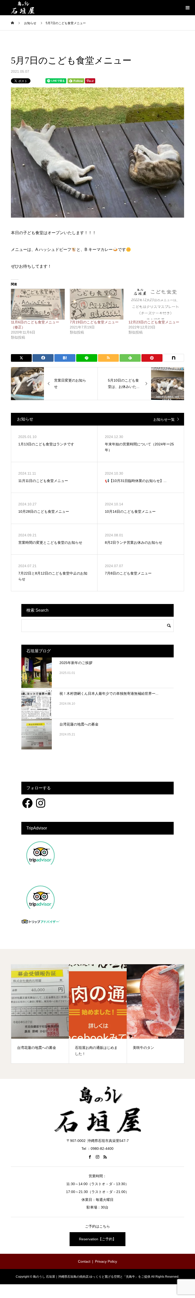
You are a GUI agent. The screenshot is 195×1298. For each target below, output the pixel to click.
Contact (84, 1261)
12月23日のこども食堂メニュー (153, 322)
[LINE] (86, 358)
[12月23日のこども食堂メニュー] (155, 304)
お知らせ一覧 (164, 419)
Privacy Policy (106, 1261)
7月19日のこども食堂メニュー (94, 322)
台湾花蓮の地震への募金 (79, 724)
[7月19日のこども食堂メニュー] (97, 304)
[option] (40, 1013)
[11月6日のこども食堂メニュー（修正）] (38, 304)
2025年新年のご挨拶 (75, 663)
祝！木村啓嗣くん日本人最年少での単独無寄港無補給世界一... (108, 693)
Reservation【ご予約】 (97, 1239)
